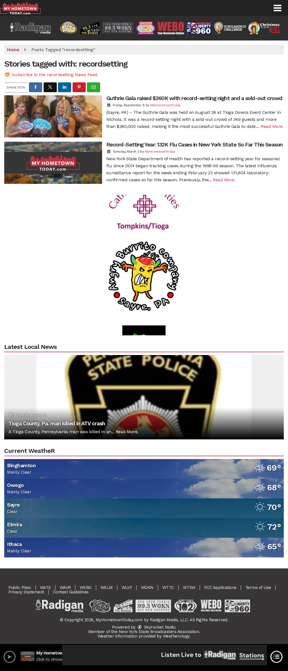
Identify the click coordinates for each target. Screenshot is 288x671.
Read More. (272, 126)
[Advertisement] (144, 196)
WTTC (168, 587)
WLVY (127, 587)
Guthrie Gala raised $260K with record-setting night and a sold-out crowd (194, 98)
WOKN (147, 587)
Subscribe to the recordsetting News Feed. (55, 74)
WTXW (189, 587)
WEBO (86, 587)
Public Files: (19, 587)
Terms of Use (258, 587)
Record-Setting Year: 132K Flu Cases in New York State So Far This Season (194, 144)
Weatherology (176, 636)
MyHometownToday (165, 105)
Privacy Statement (26, 592)
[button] (277, 8)
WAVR (65, 587)
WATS (45, 587)
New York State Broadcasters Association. (159, 631)
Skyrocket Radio (159, 627)
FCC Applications (220, 587)
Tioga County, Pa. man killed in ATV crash (56, 423)
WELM (106, 587)
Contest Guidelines (71, 592)
